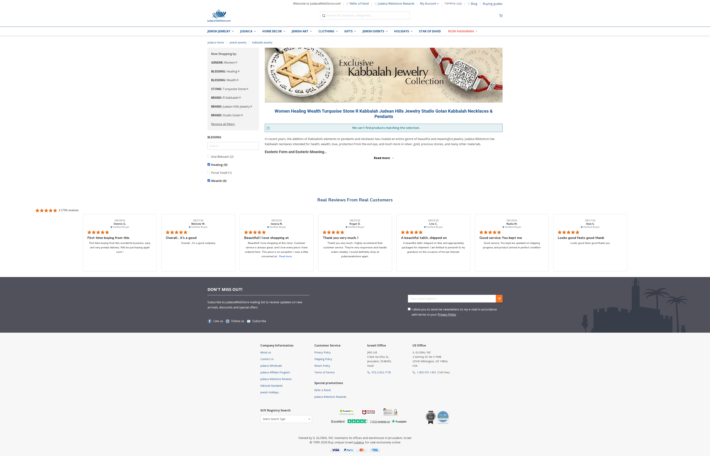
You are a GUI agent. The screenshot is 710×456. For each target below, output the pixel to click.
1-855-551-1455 (426, 372)
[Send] (499, 299)
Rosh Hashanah (461, 31)
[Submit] (324, 16)
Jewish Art (300, 31)
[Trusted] (347, 412)
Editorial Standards (271, 385)
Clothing (326, 31)
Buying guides (493, 3)
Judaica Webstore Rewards (396, 3)
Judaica (246, 31)
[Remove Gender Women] (236, 62)
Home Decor (272, 31)
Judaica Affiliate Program (275, 372)
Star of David (430, 31)
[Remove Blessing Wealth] (237, 80)
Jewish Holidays (269, 392)
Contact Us (267, 359)
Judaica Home (215, 42)
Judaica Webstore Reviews (276, 379)
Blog (474, 3)
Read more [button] (285, 256)
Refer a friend (359, 3)
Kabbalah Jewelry (262, 42)
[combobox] (365, 15)
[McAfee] (369, 412)
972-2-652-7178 (381, 372)
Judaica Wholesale (271, 365)
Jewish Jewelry (218, 31)
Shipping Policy (323, 359)
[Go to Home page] (219, 15)
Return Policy (322, 365)
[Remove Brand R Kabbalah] (240, 98)
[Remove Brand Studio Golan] (242, 115)
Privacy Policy (447, 315)
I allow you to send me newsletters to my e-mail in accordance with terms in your (454, 311)
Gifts (348, 31)
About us (265, 352)
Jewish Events (373, 31)
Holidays (401, 31)
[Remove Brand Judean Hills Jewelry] (251, 106)
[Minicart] (501, 15)
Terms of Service (324, 372)
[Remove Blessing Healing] (238, 71)
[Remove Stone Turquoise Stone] (247, 89)
